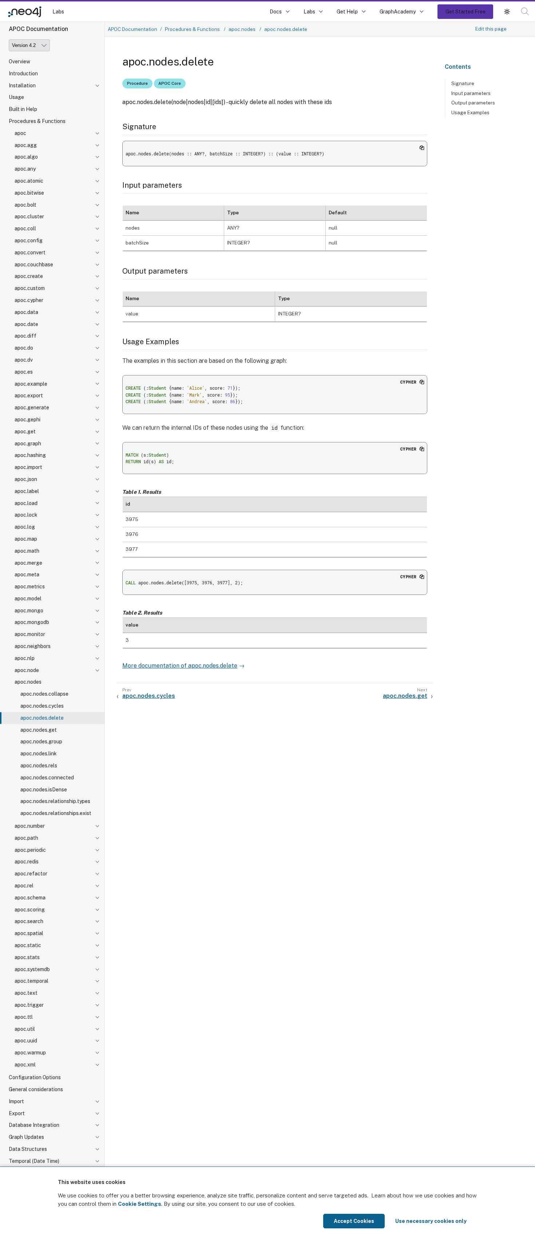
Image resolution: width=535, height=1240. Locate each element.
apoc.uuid (26, 1041)
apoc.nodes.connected (47, 777)
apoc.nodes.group (41, 742)
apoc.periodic (30, 850)
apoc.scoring (30, 910)
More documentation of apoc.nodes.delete (179, 665)
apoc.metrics (30, 587)
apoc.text (26, 993)
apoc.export (29, 396)
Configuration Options (35, 1077)
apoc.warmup (30, 1053)
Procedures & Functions (37, 121)
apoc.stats (27, 957)
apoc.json (26, 479)
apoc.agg (26, 145)
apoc (20, 133)
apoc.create (29, 276)
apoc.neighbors (33, 646)
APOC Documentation (132, 29)
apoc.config (29, 240)
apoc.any (25, 169)
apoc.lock (26, 515)
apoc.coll (25, 229)
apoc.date (26, 324)
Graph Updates (26, 1137)
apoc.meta (27, 575)
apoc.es (24, 372)
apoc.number (30, 826)
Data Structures (28, 1149)
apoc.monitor (30, 634)
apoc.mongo (29, 610)
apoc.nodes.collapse (44, 694)
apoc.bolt (25, 205)
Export (17, 1113)
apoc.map (26, 539)
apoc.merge (28, 563)
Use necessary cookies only (431, 1221)
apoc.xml (25, 1065)
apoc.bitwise (29, 193)
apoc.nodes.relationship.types (55, 801)
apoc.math (27, 551)
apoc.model (28, 598)
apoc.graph (28, 443)
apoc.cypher (29, 300)
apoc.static (28, 945)
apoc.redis (27, 862)
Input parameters (471, 93)
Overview (19, 61)
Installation (22, 85)
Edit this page (491, 29)
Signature (462, 83)
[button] (507, 11)
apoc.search (29, 922)
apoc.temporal (31, 981)
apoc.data (26, 312)
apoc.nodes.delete (42, 718)
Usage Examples (470, 112)
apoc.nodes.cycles (42, 706)
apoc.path (26, 838)
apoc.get (25, 431)
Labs (58, 11)
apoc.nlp (25, 658)
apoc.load (26, 503)
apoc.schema (30, 898)
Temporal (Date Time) (34, 1161)
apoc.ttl (24, 1017)
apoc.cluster (29, 217)
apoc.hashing (30, 455)
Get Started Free (465, 11)
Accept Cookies (354, 1221)
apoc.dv (24, 360)
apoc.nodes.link (38, 754)
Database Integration (34, 1125)
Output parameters (473, 103)
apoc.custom (30, 288)
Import (16, 1101)
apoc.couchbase (34, 264)
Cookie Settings (139, 1204)
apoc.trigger (29, 1005)
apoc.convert (30, 252)
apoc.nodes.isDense (43, 789)
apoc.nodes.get (38, 730)
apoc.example (31, 384)
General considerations (36, 1089)
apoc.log (25, 527)
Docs (276, 11)
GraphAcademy (398, 11)
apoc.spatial (29, 934)
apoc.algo (26, 157)
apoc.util (25, 1029)
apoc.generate (32, 408)
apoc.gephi (27, 419)
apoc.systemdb (32, 969)
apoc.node (27, 670)
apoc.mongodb (32, 622)
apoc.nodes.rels (38, 765)
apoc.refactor (31, 874)
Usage (16, 97)
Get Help (347, 11)
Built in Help (23, 109)
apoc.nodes (28, 682)
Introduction (23, 73)
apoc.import (28, 467)
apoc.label (27, 491)
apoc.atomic (29, 181)
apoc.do (24, 348)
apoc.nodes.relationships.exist (55, 813)
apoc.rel (24, 886)
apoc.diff (25, 336)
